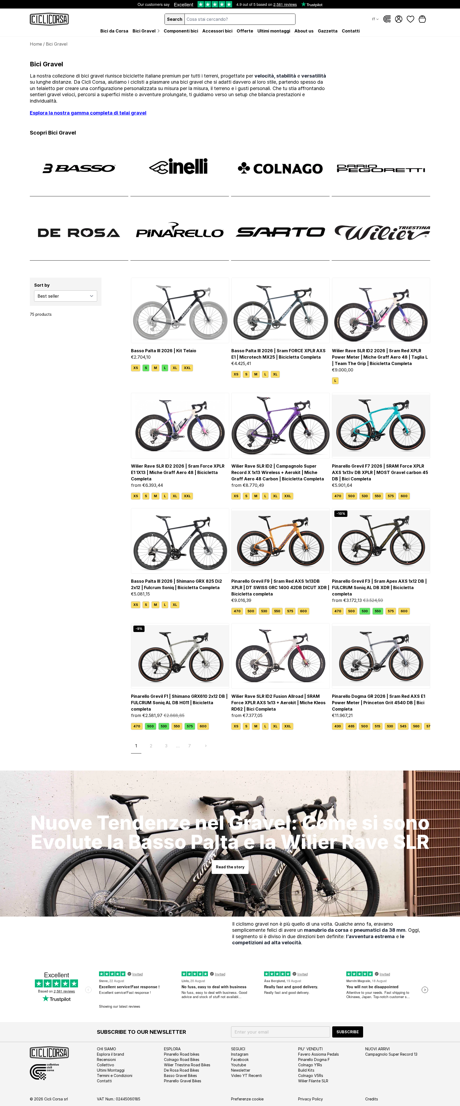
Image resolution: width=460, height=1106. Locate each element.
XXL (187, 368)
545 (403, 726)
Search (174, 19)
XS (135, 368)
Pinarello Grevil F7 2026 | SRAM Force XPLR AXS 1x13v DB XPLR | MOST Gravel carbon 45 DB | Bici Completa (380, 472)
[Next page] (205, 745)
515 (377, 726)
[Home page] (49, 19)
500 (351, 496)
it (373, 19)
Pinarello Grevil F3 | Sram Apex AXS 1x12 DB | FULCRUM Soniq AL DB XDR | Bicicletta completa (379, 587)
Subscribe (347, 1032)
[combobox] (239, 19)
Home (36, 44)
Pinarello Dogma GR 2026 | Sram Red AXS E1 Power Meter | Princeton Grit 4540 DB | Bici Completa (378, 703)
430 (337, 726)
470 (337, 496)
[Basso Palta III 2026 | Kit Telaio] (180, 310)
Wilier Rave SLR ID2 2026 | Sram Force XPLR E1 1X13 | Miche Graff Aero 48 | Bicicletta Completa (177, 472)
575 (391, 496)
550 (378, 496)
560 (416, 726)
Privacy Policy (310, 1099)
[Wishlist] (410, 19)
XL (175, 368)
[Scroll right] (427, 726)
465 (351, 726)
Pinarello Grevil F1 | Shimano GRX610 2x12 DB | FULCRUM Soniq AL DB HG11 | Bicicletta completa (179, 703)
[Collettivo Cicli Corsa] (387, 19)
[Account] (398, 19)
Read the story (230, 867)
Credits (371, 1099)
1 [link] (136, 745)
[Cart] (422, 19)
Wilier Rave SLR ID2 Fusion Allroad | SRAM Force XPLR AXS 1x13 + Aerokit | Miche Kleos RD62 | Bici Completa (278, 703)
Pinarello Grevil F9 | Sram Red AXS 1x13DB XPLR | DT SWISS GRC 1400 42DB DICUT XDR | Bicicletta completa (280, 587)
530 (365, 496)
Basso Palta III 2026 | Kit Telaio (163, 350)
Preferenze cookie (247, 1099)
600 (404, 496)
